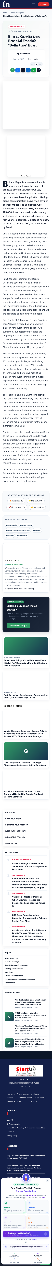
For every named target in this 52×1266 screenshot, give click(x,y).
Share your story (13, 819)
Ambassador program (15, 837)
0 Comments (33, 59)
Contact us (10, 813)
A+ (40, 64)
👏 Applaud (37, 507)
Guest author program (16, 831)
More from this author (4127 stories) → (20, 589)
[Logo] (6, 4)
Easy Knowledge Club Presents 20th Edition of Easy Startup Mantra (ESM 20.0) (29, 866)
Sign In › (34, 1239)
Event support (11, 843)
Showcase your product (16, 825)
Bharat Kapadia (11, 525)
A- (32, 64)
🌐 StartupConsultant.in (14, 565)
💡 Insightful (35, 501)
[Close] (47, 1180)
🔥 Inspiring (16, 501)
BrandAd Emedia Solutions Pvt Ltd (18, 530)
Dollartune (37, 530)
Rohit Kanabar (22, 535)
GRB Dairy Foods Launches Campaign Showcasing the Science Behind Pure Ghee (29, 918)
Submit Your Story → (18, 625)
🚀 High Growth (17, 507)
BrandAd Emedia (26, 525)
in (28, 70)
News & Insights (17, 13)
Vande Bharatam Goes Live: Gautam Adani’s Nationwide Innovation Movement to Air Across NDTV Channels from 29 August (24, 1167)
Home (5, 13)
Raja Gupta (10, 535)
